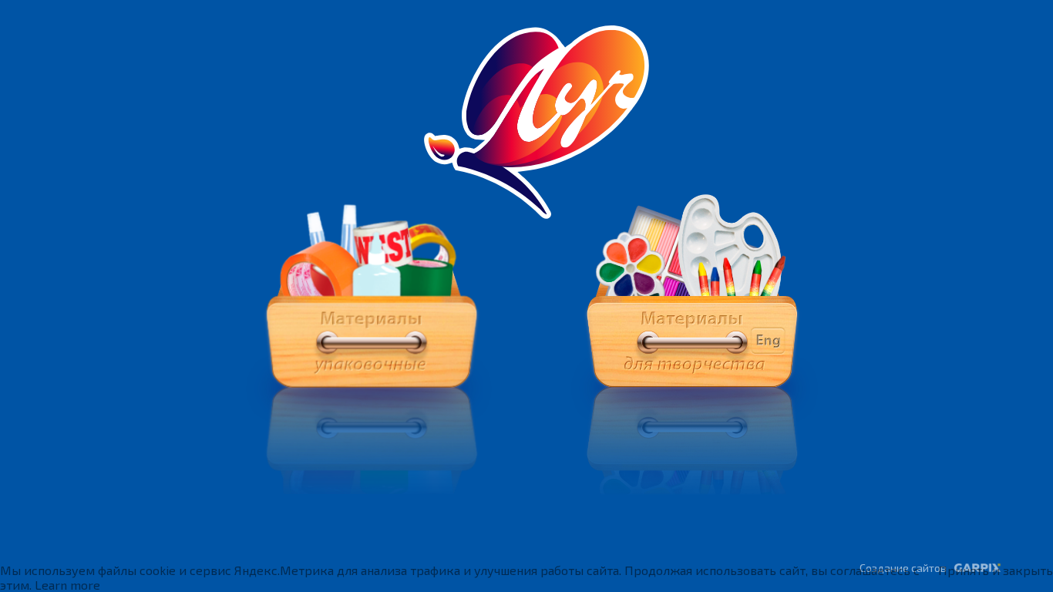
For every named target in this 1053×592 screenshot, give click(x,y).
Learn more (67, 584)
